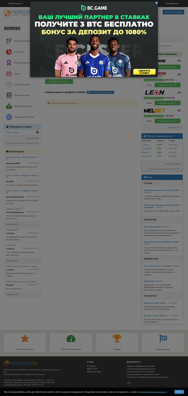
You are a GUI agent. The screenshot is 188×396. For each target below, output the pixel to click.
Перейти (94, 39)
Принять (179, 392)
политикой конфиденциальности (152, 392)
